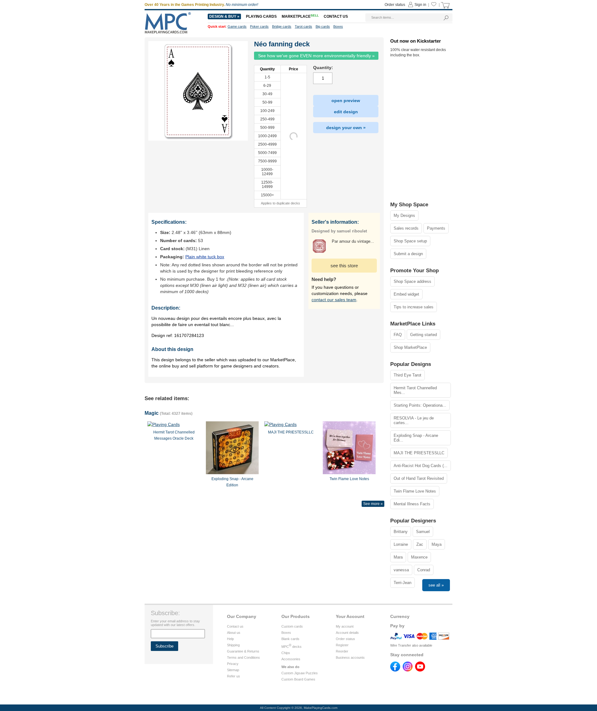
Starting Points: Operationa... (420, 405)
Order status (345, 639)
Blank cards (290, 639)
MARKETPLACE (300, 16)
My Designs (404, 215)
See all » (436, 585)
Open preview (345, 100)
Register (342, 645)
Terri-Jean (402, 582)
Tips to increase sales (413, 307)
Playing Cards (261, 16)
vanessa (401, 570)
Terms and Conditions (243, 657)
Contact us (235, 626)
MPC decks (291, 646)
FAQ (398, 334)
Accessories (290, 659)
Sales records (406, 228)
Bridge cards (281, 26)
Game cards (237, 26)
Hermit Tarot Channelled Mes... (415, 390)
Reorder (342, 651)
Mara (398, 557)
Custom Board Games (298, 679)
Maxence (419, 557)
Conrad (423, 570)
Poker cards (259, 26)
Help (230, 639)
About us (233, 632)
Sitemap (233, 670)
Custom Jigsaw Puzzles (299, 673)
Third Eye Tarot (407, 375)
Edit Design (346, 111)
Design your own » (346, 127)
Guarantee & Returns (243, 651)
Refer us (233, 676)
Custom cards (292, 626)
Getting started (423, 334)
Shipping (233, 645)
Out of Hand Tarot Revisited (419, 478)
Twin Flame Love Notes (415, 491)
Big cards (323, 26)
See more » (373, 504)
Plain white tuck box (204, 256)
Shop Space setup (410, 241)
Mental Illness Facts (412, 504)
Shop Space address (412, 281)
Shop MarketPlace (410, 347)
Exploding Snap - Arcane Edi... (416, 437)
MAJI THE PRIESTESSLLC (419, 453)
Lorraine (401, 544)
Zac (419, 544)
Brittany (401, 531)
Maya (437, 544)
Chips (285, 653)
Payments (436, 228)
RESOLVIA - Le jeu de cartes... (414, 420)
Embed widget (406, 294)
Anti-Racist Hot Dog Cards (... (420, 465)
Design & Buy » (224, 16)
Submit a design (408, 253)
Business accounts (350, 657)
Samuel (423, 531)
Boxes (286, 632)
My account (345, 626)
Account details (347, 632)
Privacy (232, 664)
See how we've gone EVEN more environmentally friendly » (316, 55)
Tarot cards (303, 26)
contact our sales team (334, 299)
